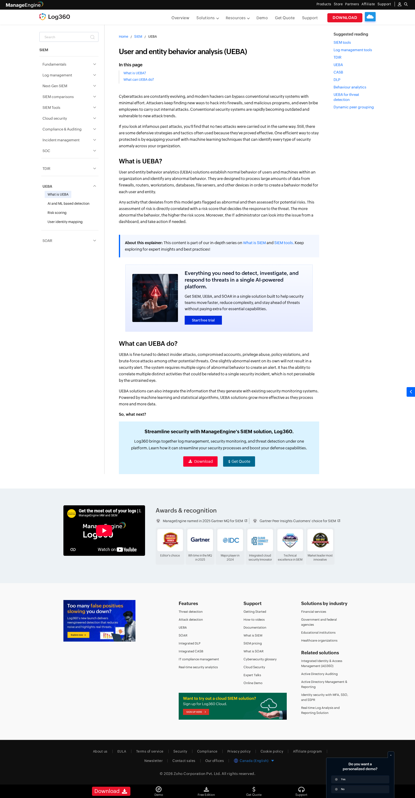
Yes (343, 779)
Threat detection (191, 611)
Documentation (255, 627)
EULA (121, 751)
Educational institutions (318, 632)
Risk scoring (57, 213)
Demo (262, 18)
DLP (337, 80)
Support (310, 18)
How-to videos (254, 619)
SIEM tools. (284, 243)
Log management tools (353, 50)
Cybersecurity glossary (260, 659)
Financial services (313, 611)
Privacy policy (239, 751)
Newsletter (153, 760)
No (343, 789)
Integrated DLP (190, 643)
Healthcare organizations (319, 640)
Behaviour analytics (350, 87)
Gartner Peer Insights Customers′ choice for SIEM (298, 521)
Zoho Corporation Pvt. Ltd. (197, 774)
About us (100, 751)
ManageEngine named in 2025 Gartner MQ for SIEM (203, 521)
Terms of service (150, 751)
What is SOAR (253, 651)
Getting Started (255, 611)
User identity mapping (65, 222)
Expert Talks (252, 675)
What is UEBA (58, 194)
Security (180, 751)
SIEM (138, 36)
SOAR (183, 635)
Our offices (214, 760)
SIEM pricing (253, 643)
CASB (338, 72)
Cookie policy (272, 751)
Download (345, 17)
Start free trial (203, 320)
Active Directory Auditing (319, 674)
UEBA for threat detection (346, 97)
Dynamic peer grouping (354, 107)
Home (123, 36)
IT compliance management (199, 659)
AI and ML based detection (68, 203)
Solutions (205, 18)
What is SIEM (254, 243)
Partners (352, 4)
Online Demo (253, 683)
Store (338, 4)
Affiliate (368, 4)
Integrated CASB (191, 651)
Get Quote (285, 18)
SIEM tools (342, 42)
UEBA (338, 65)
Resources (236, 18)
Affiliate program (307, 751)
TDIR (338, 57)
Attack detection (191, 619)
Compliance (207, 751)
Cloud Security (254, 667)
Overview (180, 18)
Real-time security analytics (198, 667)
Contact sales (183, 760)
